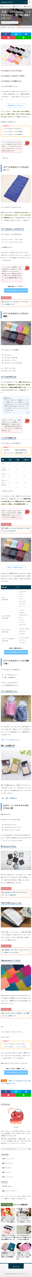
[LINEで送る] (23, 37)
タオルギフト (28, 6)
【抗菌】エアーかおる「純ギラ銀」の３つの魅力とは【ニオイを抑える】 (23, 1255)
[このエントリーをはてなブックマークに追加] (26, 34)
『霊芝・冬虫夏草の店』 (11, 798)
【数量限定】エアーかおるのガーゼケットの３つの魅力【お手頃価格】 (8, 1255)
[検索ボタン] (30, 1149)
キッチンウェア (8, 1177)
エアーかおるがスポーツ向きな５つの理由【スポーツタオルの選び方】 (23, 1237)
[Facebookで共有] (6, 34)
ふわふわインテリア (22, 1273)
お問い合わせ (8, 1186)
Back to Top (16, 1266)
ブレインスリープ (6, 6)
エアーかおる (13, 22)
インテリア (7, 1172)
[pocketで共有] (8, 37)
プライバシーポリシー (10, 1190)
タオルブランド (17, 6)
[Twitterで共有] (16, 34)
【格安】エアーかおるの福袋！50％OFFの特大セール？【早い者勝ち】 (8, 1220)
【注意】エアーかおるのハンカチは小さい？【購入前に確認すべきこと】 (8, 1237)
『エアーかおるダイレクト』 (12, 739)
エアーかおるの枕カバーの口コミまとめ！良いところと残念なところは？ (23, 1220)
